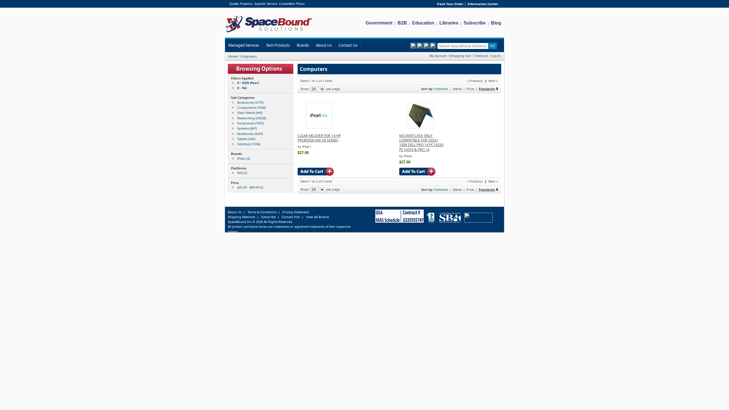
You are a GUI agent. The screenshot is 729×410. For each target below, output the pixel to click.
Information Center (483, 4)
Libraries (448, 22)
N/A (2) (242, 173)
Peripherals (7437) (250, 123)
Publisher (441, 89)
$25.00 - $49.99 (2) (250, 187)
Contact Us (348, 45)
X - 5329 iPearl (248, 83)
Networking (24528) (251, 118)
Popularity (487, 89)
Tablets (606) (246, 139)
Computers (248, 56)
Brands (303, 45)
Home (232, 56)
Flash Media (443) (250, 112)
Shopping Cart (460, 56)
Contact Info (291, 217)
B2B (402, 22)
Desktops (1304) (248, 144)
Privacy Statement (295, 212)
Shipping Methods (241, 217)
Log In (496, 56)
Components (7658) (251, 107)
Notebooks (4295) (250, 134)
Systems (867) (247, 128)
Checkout (481, 56)
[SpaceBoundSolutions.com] (269, 33)
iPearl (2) (243, 158)
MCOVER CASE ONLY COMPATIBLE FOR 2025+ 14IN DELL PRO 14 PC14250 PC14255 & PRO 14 (421, 142)
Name (457, 89)
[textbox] (463, 46)
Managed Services (243, 45)
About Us (324, 45)
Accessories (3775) (250, 102)
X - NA (242, 88)
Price (470, 89)
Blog (496, 22)
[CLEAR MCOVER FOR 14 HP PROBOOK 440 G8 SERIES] (319, 127)
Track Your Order (450, 4)
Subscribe (475, 22)
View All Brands (317, 217)
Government (379, 22)
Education (423, 22)
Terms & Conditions (262, 212)
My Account (438, 56)
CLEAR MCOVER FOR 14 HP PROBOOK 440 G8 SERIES (319, 138)
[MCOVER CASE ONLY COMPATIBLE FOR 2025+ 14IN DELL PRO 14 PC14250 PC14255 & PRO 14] (421, 127)
